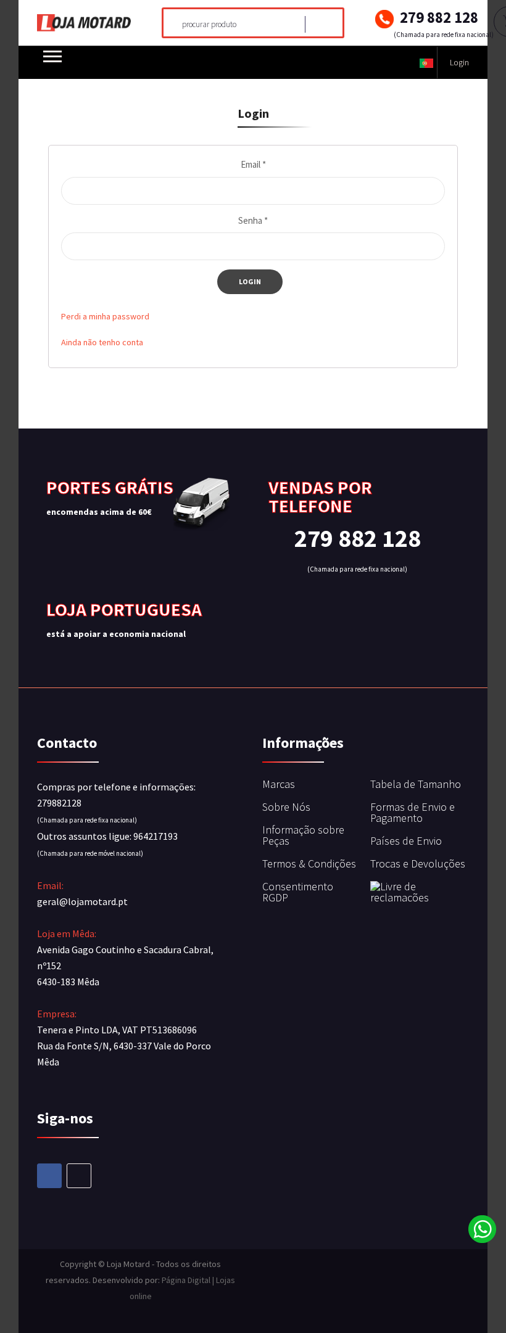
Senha (253, 220)
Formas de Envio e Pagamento (412, 812)
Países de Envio (406, 841)
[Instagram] (79, 1175)
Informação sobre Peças (303, 835)
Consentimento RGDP (297, 891)
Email (253, 164)
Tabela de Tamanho (415, 784)
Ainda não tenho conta (102, 342)
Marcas (278, 784)
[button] (426, 62)
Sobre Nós (286, 807)
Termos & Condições (309, 863)
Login (459, 62)
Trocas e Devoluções (417, 863)
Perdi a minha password (105, 316)
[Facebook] (49, 1175)
